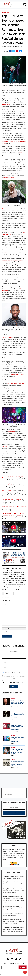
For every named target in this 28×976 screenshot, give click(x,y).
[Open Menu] (24, 4)
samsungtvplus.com (8, 177)
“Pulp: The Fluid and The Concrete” (11, 499)
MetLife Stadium (6, 104)
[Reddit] (20, 959)
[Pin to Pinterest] (17, 51)
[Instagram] (12, 959)
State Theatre (11, 431)
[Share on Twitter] (13, 51)
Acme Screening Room (17, 374)
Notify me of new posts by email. (13, 682)
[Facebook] (8, 959)
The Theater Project (7, 337)
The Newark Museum (7, 209)
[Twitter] (16, 959)
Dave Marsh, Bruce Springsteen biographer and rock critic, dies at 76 (13, 908)
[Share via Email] (20, 51)
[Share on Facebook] (10, 51)
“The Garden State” (7, 490)
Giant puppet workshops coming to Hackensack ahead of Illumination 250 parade (13, 921)
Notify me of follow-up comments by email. (13, 677)
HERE (5, 253)
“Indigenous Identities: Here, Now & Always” (14, 506)
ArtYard (5, 446)
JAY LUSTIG (9, 46)
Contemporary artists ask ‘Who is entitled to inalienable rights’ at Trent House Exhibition (13, 890)
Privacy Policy (3, 974)
